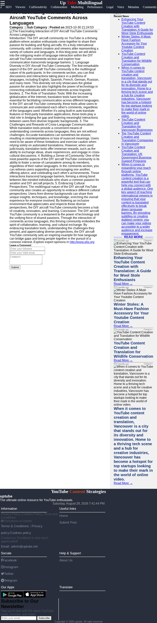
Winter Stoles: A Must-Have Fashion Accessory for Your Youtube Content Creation (136, 43)
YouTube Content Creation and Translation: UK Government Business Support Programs (136, 154)
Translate (66, 587)
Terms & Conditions (15, 526)
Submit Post (68, 522)
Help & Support (70, 553)
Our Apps (7, 587)
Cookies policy (20, 533)
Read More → (123, 283)
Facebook (10, 560)
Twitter (9, 574)
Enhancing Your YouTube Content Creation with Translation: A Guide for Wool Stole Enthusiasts (137, 26)
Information (9, 508)
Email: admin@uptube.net (19, 546)
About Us (66, 560)
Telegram (10, 580)
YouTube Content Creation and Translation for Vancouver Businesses (137, 125)
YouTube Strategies (78, 491)
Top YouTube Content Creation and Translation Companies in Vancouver (137, 138)
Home (63, 516)
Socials (6, 553)
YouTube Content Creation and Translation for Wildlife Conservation (136, 59)
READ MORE (133, 237)
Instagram (11, 567)
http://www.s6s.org (82, 242)
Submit (15, 267)
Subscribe (44, 618)
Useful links (67, 508)
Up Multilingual (81, 2)
